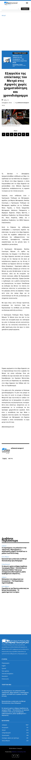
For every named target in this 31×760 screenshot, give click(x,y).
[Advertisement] (15, 33)
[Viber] (23, 134)
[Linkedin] (15, 134)
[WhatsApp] (11, 134)
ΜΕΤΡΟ (10, 458)
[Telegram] (19, 134)
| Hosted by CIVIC (21, 752)
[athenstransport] (6, 451)
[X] (7, 134)
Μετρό (4, 15)
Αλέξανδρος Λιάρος (18, 64)
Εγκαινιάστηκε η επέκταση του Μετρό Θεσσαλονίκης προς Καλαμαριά (14, 560)
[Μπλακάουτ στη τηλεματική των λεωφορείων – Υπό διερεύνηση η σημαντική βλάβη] (7, 59)
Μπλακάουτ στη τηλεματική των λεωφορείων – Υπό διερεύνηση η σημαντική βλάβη (20, 59)
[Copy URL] (27, 134)
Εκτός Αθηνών (5, 557)
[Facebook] (3, 134)
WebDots (14, 752)
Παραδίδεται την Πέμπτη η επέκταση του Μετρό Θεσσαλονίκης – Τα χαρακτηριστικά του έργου (15, 590)
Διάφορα (4, 546)
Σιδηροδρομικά (6, 564)
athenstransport (23, 102)
